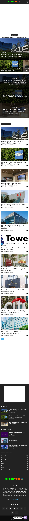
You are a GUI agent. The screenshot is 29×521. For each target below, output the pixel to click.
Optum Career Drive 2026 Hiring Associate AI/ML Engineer (11, 184)
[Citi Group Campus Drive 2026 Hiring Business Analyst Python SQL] (14, 302)
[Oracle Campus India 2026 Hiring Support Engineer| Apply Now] (14, 49)
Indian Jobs (4, 52)
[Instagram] (7, 508)
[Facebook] (3, 508)
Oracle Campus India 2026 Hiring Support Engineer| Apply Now (12, 142)
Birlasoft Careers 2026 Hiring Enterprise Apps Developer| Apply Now (14, 332)
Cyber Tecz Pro (4, 144)
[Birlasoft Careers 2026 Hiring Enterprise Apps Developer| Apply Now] (14, 323)
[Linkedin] (10, 508)
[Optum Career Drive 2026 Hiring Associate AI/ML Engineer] (14, 110)
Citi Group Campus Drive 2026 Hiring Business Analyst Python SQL (13, 311)
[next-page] (11, 339)
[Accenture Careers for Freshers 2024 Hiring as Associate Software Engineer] (4, 434)
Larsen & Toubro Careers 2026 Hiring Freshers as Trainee (13, 290)
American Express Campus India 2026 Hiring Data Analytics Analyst (13, 163)
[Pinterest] (17, 508)
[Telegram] (21, 508)
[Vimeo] (12, 512)
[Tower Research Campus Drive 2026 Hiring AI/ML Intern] (14, 239)
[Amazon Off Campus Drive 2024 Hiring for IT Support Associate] (4, 447)
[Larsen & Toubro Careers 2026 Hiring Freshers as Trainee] (14, 281)
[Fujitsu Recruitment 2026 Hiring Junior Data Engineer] (14, 260)
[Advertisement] (14, 18)
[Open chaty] (25, 517)
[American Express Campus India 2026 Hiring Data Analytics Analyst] (11, 66)
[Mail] (14, 508)
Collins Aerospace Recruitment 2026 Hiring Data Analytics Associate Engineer (13, 227)
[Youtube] (16, 512)
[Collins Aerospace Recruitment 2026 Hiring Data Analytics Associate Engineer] (14, 217)
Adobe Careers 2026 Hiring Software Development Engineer (13, 205)
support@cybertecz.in (17, 499)
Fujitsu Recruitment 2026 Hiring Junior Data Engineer (13, 269)
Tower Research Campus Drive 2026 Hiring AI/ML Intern (13, 249)
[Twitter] (25, 508)
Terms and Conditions (6, 517)
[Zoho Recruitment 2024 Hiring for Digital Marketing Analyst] (4, 440)
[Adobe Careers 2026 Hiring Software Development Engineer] (14, 196)
